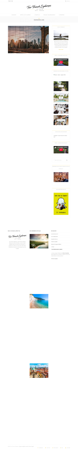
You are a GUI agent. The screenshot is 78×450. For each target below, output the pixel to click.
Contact (52, 246)
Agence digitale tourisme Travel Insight (26, 446)
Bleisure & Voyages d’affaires (56, 244)
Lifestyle (37, 14)
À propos (61, 14)
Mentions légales (54, 258)
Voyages (14, 14)
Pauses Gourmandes (49, 14)
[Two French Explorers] (39, 8)
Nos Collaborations (54, 236)
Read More (61, 49)
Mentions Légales (54, 241)
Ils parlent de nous (54, 239)
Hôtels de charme (25, 14)
